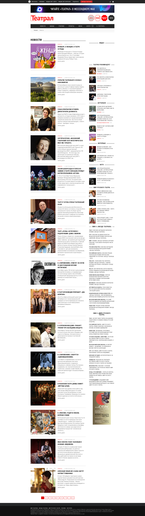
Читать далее (61, 61)
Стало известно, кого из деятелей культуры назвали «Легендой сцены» (100, 289)
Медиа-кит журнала (65, 1)
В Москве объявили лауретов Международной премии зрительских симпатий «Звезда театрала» (100, 236)
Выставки (99, 112)
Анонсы (98, 129)
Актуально (102, 103)
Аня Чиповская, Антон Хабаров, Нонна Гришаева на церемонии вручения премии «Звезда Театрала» (101, 270)
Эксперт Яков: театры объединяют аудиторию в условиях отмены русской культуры (101, 320)
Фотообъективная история (103, 122)
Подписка (76, 1)
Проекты (71, 26)
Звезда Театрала (86, 1)
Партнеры (69, 508)
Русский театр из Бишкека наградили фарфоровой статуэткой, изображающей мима (101, 301)
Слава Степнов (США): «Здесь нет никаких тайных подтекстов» (105, 210)
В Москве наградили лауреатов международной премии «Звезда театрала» (101, 248)
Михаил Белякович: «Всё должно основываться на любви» (105, 148)
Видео (101, 43)
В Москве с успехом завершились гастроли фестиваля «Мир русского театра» (101, 367)
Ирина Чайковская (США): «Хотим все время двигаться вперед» (105, 192)
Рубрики (61, 26)
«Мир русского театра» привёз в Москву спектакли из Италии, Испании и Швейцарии (100, 326)
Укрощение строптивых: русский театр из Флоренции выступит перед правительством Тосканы (100, 332)
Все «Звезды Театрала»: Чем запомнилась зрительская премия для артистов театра (101, 295)
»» (72, 498)
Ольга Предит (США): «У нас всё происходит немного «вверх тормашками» (105, 219)
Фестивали (99, 73)
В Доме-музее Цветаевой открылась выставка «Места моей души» (105, 108)
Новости (42, 26)
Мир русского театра (102, 187)
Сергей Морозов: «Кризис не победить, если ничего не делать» (105, 157)
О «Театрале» (101, 26)
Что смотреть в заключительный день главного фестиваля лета (104, 70)
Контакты (34, 1)
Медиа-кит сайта (51, 1)
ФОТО (102, 165)
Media (80, 26)
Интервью (102, 143)
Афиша (52, 26)
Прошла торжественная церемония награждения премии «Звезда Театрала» (101, 307)
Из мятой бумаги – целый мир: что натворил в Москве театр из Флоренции (100, 346)
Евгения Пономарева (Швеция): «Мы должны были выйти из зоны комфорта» (105, 201)
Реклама (41, 1)
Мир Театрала (34, 508)
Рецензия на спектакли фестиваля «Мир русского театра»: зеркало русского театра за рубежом (100, 361)
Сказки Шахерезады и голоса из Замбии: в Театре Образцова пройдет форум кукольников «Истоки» (71, 171)
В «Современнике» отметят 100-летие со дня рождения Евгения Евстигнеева (71, 265)
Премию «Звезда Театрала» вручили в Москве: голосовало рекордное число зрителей (101, 242)
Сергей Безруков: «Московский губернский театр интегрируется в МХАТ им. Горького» (70, 140)
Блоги (89, 26)
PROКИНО (99, 80)
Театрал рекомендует (101, 65)
